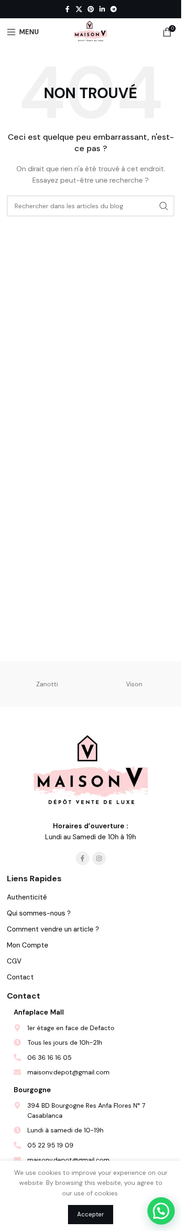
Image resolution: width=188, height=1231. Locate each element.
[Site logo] (91, 31)
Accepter (90, 1214)
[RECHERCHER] (163, 205)
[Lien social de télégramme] (114, 9)
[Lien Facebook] (67, 9)
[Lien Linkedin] (102, 9)
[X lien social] (79, 9)
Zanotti (47, 684)
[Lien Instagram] (99, 858)
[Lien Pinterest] (91, 9)
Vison (134, 684)
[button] (161, 1211)
